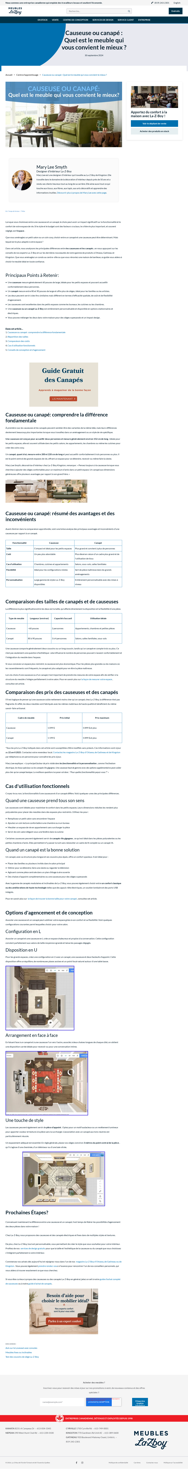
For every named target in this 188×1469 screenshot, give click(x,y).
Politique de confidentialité (118, 1463)
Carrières (137, 1463)
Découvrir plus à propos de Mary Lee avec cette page (81, 192)
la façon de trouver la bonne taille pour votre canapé (52, 898)
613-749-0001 (101, 1428)
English (177, 3)
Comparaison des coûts (19, 341)
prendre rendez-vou (47, 1266)
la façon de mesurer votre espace (96, 679)
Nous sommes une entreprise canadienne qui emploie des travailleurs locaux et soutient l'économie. (54, 2)
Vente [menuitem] (55, 20)
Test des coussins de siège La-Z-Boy (22, 1356)
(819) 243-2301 (161, 3)
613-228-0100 (47, 1432)
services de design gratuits (33, 1248)
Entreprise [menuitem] (144, 20)
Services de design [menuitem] (102, 20)
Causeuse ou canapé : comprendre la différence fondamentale (36, 332)
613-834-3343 (44, 1428)
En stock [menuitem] (42, 20)
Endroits (175, 11)
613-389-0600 (111, 1432)
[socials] (76, 1462)
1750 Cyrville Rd (79, 1428)
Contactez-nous (152, 1463)
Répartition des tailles (18, 336)
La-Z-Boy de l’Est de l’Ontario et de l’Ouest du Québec (31, 1463)
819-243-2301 (73, 1441)
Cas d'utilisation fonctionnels (21, 345)
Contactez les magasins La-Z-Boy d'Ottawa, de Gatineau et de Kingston (86, 752)
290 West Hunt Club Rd (21, 1432)
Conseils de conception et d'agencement (26, 350)
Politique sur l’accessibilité (173, 1463)
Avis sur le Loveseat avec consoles (21, 1348)
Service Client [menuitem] (126, 20)
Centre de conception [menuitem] (75, 20)
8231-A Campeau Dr (20, 1428)
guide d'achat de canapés (40, 1283)
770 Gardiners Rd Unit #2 (84, 1432)
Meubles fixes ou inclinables (19, 1352)
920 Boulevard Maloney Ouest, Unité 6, (90, 1437)
